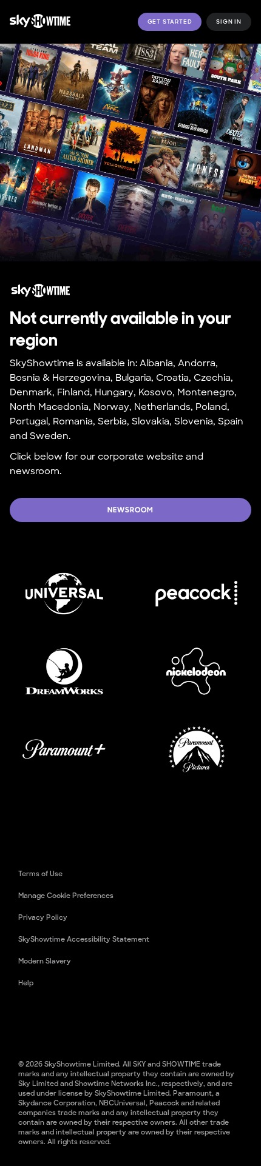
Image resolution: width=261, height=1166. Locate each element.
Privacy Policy (42, 917)
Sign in (229, 21)
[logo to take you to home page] (40, 21)
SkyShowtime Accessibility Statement (83, 939)
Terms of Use (40, 873)
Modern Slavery (44, 961)
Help (25, 983)
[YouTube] (59, 1021)
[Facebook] (28, 1021)
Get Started (169, 21)
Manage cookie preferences (66, 895)
